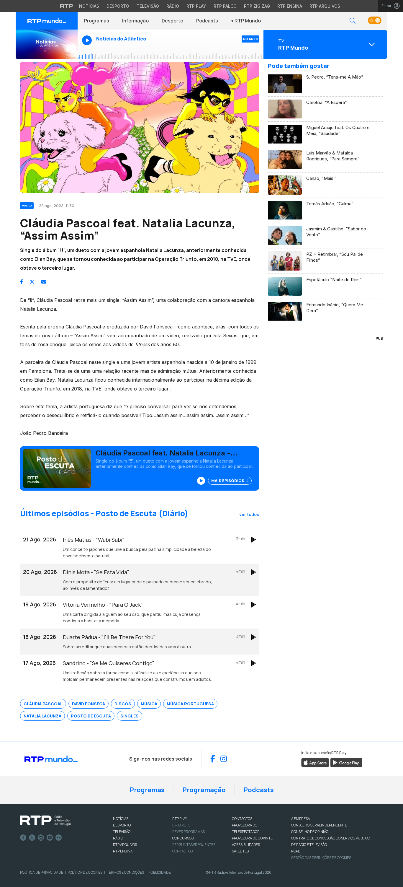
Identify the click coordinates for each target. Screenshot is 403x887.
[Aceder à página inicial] (47, 21)
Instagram (41, 837)
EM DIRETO (181, 825)
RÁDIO (118, 838)
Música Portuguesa (190, 704)
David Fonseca (88, 704)
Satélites (240, 851)
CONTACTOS (242, 818)
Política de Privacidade (41, 872)
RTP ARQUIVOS (125, 844)
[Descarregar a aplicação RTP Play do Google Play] (346, 762)
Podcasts (207, 20)
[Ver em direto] (47, 44)
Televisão (148, 6)
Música (149, 704)
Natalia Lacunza (42, 716)
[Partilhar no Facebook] (21, 282)
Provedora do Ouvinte (252, 838)
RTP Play (196, 6)
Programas (96, 20)
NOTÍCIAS (120, 818)
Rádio (172, 6)
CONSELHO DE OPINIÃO (309, 831)
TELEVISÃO (121, 831)
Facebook (23, 837)
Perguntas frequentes (193, 844)
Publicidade (159, 872)
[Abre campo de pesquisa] (352, 21)
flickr (58, 837)
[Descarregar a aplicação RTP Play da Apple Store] (315, 762)
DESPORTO (122, 825)
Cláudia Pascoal (43, 704)
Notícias (89, 6)
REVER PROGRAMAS (188, 831)
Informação (135, 20)
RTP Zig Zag (257, 6)
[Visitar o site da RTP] (66, 6)
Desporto (118, 6)
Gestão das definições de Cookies (321, 857)
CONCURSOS (183, 838)
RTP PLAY (179, 818)
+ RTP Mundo (246, 20)
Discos (122, 704)
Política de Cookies (85, 872)
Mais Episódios (228, 480)
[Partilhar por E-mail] (43, 282)
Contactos (182, 851)
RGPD (295, 851)
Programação (204, 789)
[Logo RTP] (45, 821)
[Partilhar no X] (32, 282)
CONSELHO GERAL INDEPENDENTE (319, 825)
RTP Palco (225, 6)
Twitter (32, 837)
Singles (129, 716)
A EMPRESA (300, 818)
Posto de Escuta (91, 716)
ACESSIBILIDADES (246, 844)
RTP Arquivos (324, 6)
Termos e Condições (125, 872)
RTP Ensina (289, 6)
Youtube (50, 837)
